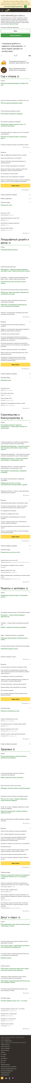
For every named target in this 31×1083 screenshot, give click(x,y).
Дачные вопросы (5, 1050)
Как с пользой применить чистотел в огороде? (13, 834)
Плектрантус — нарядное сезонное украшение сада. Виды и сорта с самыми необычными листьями (14, 278)
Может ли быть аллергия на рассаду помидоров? (14, 831)
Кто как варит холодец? (7, 690)
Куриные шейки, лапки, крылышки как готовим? (13, 687)
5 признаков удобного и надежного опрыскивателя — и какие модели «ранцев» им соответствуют (15, 442)
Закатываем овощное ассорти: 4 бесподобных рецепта (15, 612)
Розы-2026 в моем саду (7, 393)
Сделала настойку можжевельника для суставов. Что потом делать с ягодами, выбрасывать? (14, 680)
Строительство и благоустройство (10, 416)
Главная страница (5, 1044)
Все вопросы (25, 189)
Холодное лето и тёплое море (9, 1013)
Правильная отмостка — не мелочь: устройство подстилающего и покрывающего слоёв (13, 467)
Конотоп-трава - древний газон (9, 889)
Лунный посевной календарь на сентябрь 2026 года (15, 100)
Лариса (3, 390)
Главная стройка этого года (8, 570)
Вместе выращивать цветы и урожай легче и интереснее (17, 69)
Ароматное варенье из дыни (8, 656)
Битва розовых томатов (7, 228)
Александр (4, 1025)
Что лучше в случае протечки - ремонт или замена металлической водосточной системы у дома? (14, 506)
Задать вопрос (15, 185)
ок (25, 6)
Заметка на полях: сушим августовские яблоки (13, 734)
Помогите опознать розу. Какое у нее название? (13, 349)
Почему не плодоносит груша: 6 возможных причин (14, 144)
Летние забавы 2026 (6, 398)
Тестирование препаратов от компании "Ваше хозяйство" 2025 (19, 62)
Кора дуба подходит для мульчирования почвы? (13, 854)
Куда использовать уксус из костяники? (11, 158)
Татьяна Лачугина (5, 562)
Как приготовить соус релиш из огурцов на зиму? (14, 667)
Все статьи (26, 147)
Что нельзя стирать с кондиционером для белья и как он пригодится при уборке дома (15, 954)
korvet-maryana (5, 891)
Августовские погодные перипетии (10, 223)
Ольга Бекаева (5, 215)
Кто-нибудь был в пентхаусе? (8, 510)
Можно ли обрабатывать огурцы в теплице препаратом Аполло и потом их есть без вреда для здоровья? (15, 180)
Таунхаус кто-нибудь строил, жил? (10, 514)
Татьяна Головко (5, 908)
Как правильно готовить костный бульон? (12, 676)
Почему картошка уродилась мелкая (10, 111)
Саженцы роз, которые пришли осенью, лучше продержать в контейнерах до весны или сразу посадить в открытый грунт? (13, 358)
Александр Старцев (6, 886)
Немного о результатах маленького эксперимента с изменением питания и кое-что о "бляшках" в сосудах (15, 883)
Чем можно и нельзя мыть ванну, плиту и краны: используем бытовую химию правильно (13, 977)
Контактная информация (7, 1070)
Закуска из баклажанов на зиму (9, 719)
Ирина (2, 395)
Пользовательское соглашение (8, 1066)
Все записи (26, 233)
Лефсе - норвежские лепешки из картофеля (12, 635)
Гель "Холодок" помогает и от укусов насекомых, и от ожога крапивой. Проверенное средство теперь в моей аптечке (15, 896)
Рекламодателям (5, 1075)
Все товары (3, 1054)
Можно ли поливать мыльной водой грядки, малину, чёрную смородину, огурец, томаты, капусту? (15, 850)
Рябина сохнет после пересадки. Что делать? (12, 176)
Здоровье (6, 749)
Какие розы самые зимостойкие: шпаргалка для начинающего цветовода (13, 301)
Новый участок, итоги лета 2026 (9, 560)
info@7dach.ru (8, 1040)
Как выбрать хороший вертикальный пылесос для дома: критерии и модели (14, 989)
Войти (15, 31)
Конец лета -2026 (5, 213)
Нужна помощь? (13, 24)
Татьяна (3, 230)
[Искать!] (29, 10)
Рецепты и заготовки (13, 588)
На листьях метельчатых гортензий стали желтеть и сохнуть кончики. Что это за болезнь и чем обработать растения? (15, 344)
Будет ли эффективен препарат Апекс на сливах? (14, 155)
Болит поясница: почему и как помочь (11, 785)
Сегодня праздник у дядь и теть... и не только (13, 1008)
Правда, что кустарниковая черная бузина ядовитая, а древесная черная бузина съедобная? (15, 330)
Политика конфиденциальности (8, 1068)
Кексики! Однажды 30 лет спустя (9, 729)
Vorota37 (3, 567)
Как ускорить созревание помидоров (11, 121)
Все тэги (3, 1062)
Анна (2, 900)
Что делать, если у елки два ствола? (10, 334)
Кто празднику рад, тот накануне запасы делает (13, 724)
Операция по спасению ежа (8, 1018)
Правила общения (5, 1064)
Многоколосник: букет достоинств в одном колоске (14, 289)
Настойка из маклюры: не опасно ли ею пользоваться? (15, 843)
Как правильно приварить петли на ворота (12, 565)
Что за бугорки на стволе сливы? (9, 173)
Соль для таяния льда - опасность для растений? (13, 684)
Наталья (3, 220)
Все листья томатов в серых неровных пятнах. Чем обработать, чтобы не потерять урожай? (14, 169)
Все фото (3, 1056)
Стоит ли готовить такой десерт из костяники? (13, 166)
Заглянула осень (5, 388)
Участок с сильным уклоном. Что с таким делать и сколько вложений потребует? (14, 522)
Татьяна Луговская (6, 572)
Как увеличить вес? (6, 846)
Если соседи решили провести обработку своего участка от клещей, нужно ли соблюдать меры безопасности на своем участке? (14, 838)
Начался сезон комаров (7, 1023)
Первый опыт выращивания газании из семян (13, 403)
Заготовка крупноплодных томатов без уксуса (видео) (15, 646)
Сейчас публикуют (5, 1046)
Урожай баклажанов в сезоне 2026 (10, 218)
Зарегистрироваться (15, 35)
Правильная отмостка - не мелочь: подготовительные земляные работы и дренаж (15, 491)
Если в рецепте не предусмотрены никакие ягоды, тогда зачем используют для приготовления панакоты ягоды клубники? (15, 671)
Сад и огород (8, 76)
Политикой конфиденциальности (13, 6)
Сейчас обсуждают (5, 1048)
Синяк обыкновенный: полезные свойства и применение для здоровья (12, 774)
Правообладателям (5, 1073)
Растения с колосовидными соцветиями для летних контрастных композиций (14, 313)
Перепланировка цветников (8, 266)
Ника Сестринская (6, 579)
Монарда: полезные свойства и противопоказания (14, 796)
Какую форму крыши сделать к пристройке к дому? (14, 503)
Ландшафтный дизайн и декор (15, 241)
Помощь (3, 1052)
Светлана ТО (4, 731)
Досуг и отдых (9, 917)
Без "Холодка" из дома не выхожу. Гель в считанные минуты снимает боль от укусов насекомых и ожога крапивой (14, 904)
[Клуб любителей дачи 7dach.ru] (7, 10)
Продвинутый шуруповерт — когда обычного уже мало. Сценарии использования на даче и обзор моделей (15, 455)
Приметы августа (5, 966)
